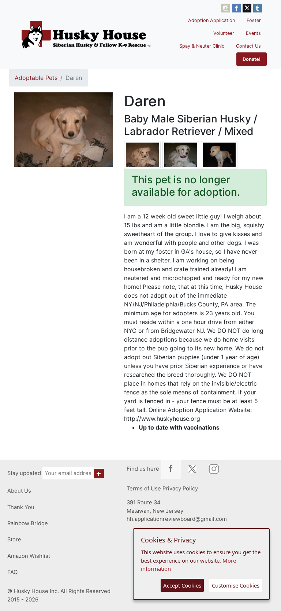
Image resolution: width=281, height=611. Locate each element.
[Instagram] (226, 7)
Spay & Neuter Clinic (201, 46)
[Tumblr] (257, 7)
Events (253, 33)
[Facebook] (237, 7)
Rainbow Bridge (27, 523)
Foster (254, 20)
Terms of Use (144, 488)
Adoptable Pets (36, 77)
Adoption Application (211, 20)
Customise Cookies (235, 585)
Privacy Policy (180, 488)
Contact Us (248, 46)
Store (14, 539)
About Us (19, 490)
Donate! (252, 59)
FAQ (12, 572)
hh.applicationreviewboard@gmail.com (177, 519)
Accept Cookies (182, 585)
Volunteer (223, 33)
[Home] (86, 34)
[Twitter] (248, 7)
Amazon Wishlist (28, 556)
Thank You (20, 507)
